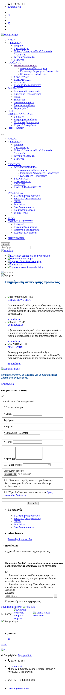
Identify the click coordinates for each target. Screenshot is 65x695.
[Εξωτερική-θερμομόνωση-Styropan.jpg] (29, 255)
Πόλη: (8, 441)
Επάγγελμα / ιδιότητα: (16, 432)
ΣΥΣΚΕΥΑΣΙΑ (22, 77)
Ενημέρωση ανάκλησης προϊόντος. (33, 282)
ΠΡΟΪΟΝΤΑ (14, 62)
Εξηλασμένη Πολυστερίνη (33, 74)
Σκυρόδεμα (19, 99)
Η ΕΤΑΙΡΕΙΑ (14, 42)
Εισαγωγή (19, 116)
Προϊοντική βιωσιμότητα (26, 122)
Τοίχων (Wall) (21, 108)
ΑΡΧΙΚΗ (12, 40)
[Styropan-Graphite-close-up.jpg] (24, 261)
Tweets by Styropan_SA (20, 539)
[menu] (2, 134)
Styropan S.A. (25, 655)
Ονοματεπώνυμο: (14, 407)
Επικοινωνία (14, 6)
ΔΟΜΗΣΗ (19, 82)
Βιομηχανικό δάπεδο (24, 105)
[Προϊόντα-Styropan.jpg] (20, 258)
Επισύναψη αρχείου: (14, 470)
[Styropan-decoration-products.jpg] (25, 267)
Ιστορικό (18, 45)
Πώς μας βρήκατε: (13, 464)
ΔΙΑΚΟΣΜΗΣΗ (22, 79)
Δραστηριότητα (21, 48)
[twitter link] (9, 639)
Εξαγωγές (19, 59)
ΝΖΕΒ (17, 96)
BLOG (11, 111)
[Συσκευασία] (15, 264)
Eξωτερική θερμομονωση (27, 91)
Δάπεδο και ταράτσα (24, 102)
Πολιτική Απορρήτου (18, 688)
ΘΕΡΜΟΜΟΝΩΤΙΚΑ (25, 65)
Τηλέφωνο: (10, 420)
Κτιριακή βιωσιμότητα (25, 125)
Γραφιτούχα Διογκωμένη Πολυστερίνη (39, 71)
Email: (8, 413)
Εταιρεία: (9, 426)
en (9, 15)
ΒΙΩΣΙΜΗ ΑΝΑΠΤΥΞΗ (20, 113)
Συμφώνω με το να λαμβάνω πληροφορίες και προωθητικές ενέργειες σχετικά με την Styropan (30, 585)
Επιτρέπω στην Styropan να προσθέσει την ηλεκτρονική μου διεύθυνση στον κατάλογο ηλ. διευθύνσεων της (28, 483)
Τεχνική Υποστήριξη (24, 57)
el (8, 12)
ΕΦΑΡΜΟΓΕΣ (15, 88)
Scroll (4, 644)
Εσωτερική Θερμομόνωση (27, 94)
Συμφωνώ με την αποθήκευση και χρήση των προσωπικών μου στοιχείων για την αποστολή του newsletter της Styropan (30, 578)
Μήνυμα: (9, 458)
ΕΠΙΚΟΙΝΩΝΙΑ (16, 128)
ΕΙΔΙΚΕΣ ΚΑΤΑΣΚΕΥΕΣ (27, 85)
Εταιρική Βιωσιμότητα (25, 119)
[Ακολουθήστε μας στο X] (9, 23)
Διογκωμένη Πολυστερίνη (33, 68)
